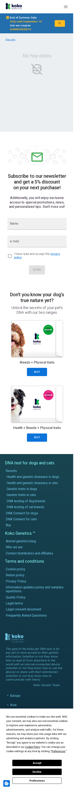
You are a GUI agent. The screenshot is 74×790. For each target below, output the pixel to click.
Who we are (14, 547)
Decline (37, 771)
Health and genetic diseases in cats (32, 483)
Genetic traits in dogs (22, 489)
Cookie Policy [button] (32, 747)
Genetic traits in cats (21, 495)
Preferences (37, 780)
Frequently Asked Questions (26, 615)
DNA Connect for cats (21, 519)
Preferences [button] (58, 751)
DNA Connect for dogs (22, 513)
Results (10, 40)
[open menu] (66, 7)
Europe (15, 701)
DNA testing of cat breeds (25, 507)
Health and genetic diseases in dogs (33, 477)
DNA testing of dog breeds (26, 501)
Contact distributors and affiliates (29, 553)
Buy (8, 525)
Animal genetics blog (21, 541)
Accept (37, 763)
